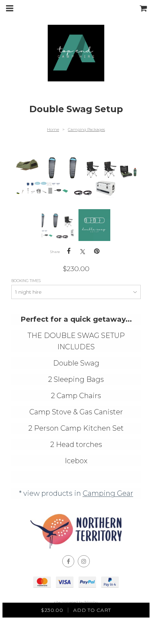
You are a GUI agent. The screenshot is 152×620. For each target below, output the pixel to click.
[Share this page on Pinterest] (97, 251)
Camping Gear (108, 493)
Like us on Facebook (68, 561)
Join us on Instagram (84, 561)
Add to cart (76, 610)
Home (53, 129)
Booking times (26, 281)
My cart (145, 8)
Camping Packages (86, 129)
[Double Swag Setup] (58, 225)
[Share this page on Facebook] (68, 251)
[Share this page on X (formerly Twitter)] (82, 251)
